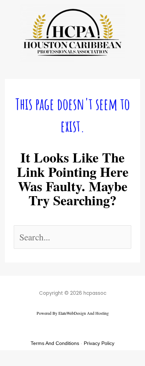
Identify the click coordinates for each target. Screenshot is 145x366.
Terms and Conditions (55, 343)
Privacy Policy (99, 343)
